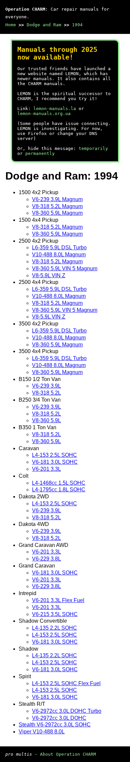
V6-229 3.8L (46, 559)
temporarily (93, 148)
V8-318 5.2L (46, 393)
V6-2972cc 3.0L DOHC (59, 718)
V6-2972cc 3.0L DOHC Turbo (66, 711)
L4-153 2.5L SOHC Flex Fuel (66, 683)
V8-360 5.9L (46, 420)
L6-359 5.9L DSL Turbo (59, 247)
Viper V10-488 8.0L (42, 731)
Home (10, 24)
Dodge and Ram (44, 24)
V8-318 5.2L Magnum (57, 206)
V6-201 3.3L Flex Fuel (58, 600)
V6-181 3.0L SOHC (55, 462)
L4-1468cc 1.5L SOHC (58, 483)
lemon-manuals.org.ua (44, 113)
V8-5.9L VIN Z (48, 275)
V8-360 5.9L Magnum (57, 213)
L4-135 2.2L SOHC (54, 628)
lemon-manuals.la (54, 108)
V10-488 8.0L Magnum (59, 254)
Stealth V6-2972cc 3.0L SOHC (55, 724)
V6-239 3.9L (46, 386)
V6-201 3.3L (46, 469)
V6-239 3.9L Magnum (57, 199)
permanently (40, 153)
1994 (77, 24)
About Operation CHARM (68, 754)
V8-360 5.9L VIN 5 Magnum (64, 268)
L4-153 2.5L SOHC (54, 455)
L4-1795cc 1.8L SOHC (58, 489)
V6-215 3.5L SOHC (55, 614)
